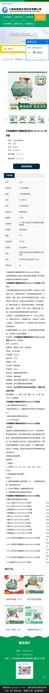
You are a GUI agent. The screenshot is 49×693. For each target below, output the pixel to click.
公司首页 (7, 17)
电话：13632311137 (24, 651)
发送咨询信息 (26, 166)
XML (11, 691)
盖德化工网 (28, 691)
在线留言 (29, 24)
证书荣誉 (7, 24)
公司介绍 (18, 17)
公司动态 (29, 17)
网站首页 (19, 59)
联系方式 (18, 24)
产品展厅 (40, 17)
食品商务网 (38, 691)
